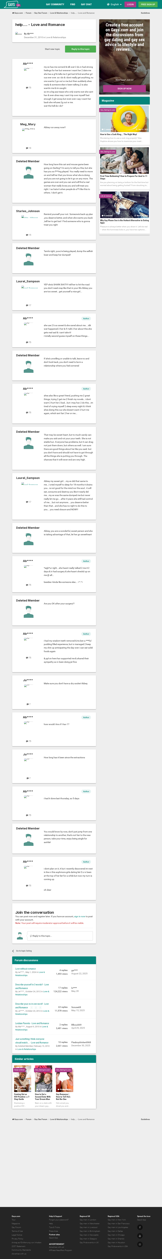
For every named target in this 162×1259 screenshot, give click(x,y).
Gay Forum (16, 1227)
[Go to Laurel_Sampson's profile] (29, 293)
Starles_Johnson (28, 211)
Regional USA (113, 1216)
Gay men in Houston (116, 1242)
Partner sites (54, 1235)
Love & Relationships (56, 37)
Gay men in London (88, 1220)
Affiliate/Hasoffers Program (60, 1250)
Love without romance (25, 968)
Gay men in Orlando (116, 1239)
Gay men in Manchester (90, 1223)
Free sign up (148, 4)
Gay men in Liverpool (88, 1227)
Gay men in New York (117, 1220)
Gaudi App (53, 1238)
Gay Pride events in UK (89, 1242)
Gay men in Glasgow (88, 1239)
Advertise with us (19, 1254)
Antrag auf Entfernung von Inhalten (26, 1242)
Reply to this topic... (42, 936)
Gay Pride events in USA (118, 1246)
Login (130, 4)
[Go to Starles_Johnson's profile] (29, 222)
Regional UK (85, 1216)
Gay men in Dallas (115, 1231)
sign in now (79, 916)
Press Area (53, 1231)
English (115, 4)
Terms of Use (17, 1231)
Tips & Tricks (54, 1227)
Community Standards (21, 1250)
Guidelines (145, 13)
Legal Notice (17, 1235)
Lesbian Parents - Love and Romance (32, 1023)
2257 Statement (18, 1246)
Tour (14, 1220)
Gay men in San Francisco (119, 1223)
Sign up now (124, 88)
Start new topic (52, 49)
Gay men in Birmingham (90, 1231)
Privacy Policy (17, 1239)
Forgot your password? (59, 1220)
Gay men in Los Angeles (118, 1227)
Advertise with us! (56, 1247)
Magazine (16, 1223)
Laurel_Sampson (28, 281)
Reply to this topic (81, 49)
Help (51, 1223)
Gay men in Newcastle (89, 1235)
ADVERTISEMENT (56, 1244)
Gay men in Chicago (116, 1235)
